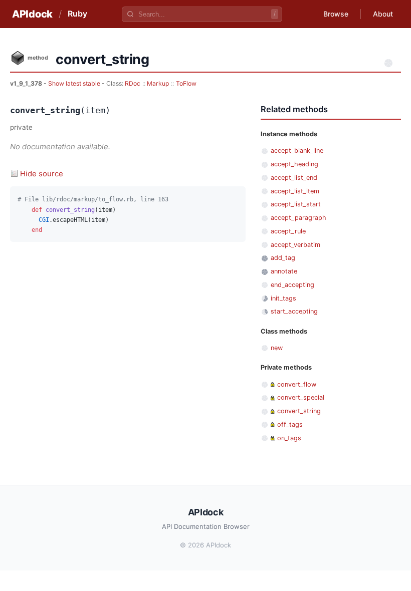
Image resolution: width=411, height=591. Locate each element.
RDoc (132, 83)
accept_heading (294, 164)
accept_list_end (294, 177)
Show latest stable (75, 83)
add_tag (283, 257)
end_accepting (292, 284)
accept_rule (288, 231)
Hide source (41, 173)
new (277, 348)
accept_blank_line (297, 150)
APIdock (32, 14)
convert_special (300, 397)
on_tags (289, 438)
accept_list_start (296, 204)
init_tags (283, 298)
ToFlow (186, 83)
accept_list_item (295, 191)
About (383, 14)
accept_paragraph (298, 217)
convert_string (299, 411)
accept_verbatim (295, 244)
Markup (158, 83)
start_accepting (294, 311)
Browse (335, 14)
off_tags (290, 424)
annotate (284, 271)
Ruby (77, 14)
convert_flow (296, 384)
